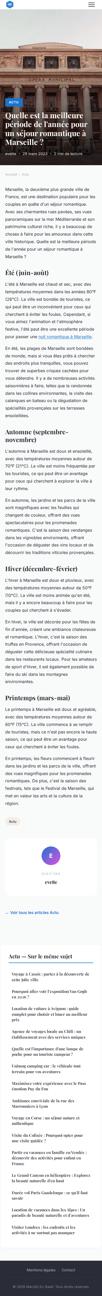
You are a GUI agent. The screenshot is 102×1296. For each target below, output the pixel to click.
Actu (14, 102)
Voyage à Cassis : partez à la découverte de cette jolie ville (50, 976)
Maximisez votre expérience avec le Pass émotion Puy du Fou (49, 1086)
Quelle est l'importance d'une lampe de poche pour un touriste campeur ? (47, 1051)
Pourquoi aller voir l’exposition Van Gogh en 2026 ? (49, 994)
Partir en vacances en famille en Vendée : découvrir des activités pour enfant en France (49, 1158)
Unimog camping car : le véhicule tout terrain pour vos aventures (46, 1068)
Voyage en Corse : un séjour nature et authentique (46, 1120)
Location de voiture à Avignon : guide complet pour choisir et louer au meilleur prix (49, 1014)
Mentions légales (41, 1270)
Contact (68, 1270)
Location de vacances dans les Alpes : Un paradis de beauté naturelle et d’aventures (50, 1212)
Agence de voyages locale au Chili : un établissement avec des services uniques (49, 1034)
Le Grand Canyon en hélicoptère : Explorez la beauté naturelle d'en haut (51, 1178)
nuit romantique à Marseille (65, 336)
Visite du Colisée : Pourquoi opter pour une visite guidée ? (47, 1138)
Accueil (11, 174)
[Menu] (91, 5)
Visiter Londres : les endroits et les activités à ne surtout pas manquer (43, 1230)
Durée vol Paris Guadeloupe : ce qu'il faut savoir (50, 1195)
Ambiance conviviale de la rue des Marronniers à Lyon (43, 1103)
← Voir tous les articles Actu (32, 912)
